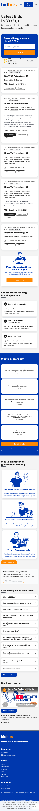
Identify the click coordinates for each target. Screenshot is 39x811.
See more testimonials (19, 449)
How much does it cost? (12, 669)
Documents (10, 88)
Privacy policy (5, 786)
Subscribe (4, 774)
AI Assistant (10, 134)
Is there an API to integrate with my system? (16, 646)
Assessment (14, 109)
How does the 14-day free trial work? (17, 603)
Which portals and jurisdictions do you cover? (17, 662)
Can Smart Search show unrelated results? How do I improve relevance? (17, 638)
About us (4, 769)
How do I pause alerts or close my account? (16, 654)
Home (3, 764)
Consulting (8, 107)
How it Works (5, 766)
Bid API (16, 576)
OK (29, 809)
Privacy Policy (21, 808)
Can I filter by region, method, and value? (16, 624)
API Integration (5, 788)
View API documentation (13, 581)
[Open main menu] (36, 4)
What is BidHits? (9, 597)
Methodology (31, 61)
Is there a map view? (11, 631)
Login (2, 771)
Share (20, 88)
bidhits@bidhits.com (10, 755)
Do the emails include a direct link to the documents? (18, 616)
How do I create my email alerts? (15, 609)
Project (23, 236)
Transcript (6, 722)
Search (20, 52)
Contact (6, 752)
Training (10, 236)
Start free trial (19, 280)
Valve (22, 157)
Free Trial (28, 4)
